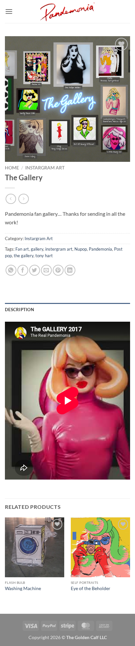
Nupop (80, 249)
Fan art (22, 249)
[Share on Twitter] (34, 270)
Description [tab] (19, 309)
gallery (37, 249)
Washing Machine (23, 588)
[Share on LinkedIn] (70, 270)
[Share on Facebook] (22, 270)
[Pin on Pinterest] (58, 270)
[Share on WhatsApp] (11, 270)
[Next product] (11, 199)
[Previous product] (23, 199)
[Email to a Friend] (46, 270)
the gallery (23, 255)
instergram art (58, 249)
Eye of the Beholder (90, 588)
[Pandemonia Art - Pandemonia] (67, 11)
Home (12, 167)
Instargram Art (45, 167)
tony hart (44, 255)
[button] (9, 11)
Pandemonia (100, 249)
